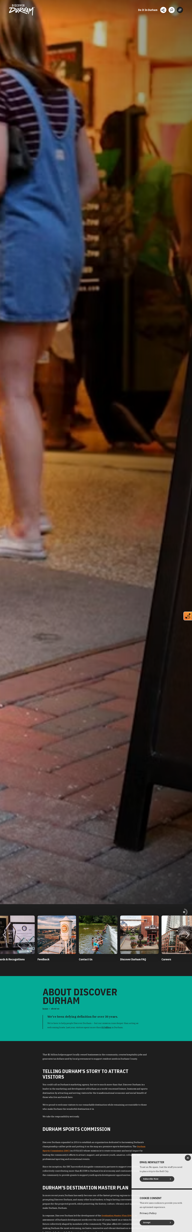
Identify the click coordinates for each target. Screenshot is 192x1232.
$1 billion (106, 1027)
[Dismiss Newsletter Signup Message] (188, 1158)
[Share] (163, 10)
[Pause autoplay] (184, 912)
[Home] (22, 10)
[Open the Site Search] (172, 10)
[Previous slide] (4, 934)
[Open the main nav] (180, 10)
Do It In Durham (147, 10)
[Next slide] (187, 934)
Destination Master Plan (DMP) (117, 1215)
